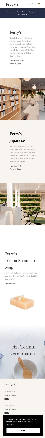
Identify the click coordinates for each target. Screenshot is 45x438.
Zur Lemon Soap (10, 283)
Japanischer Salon (16, 166)
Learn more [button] (10, 424)
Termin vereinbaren (21, 363)
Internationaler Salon (17, 60)
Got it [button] (23, 430)
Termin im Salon (15, 64)
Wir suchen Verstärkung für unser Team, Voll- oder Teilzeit (21, 13)
